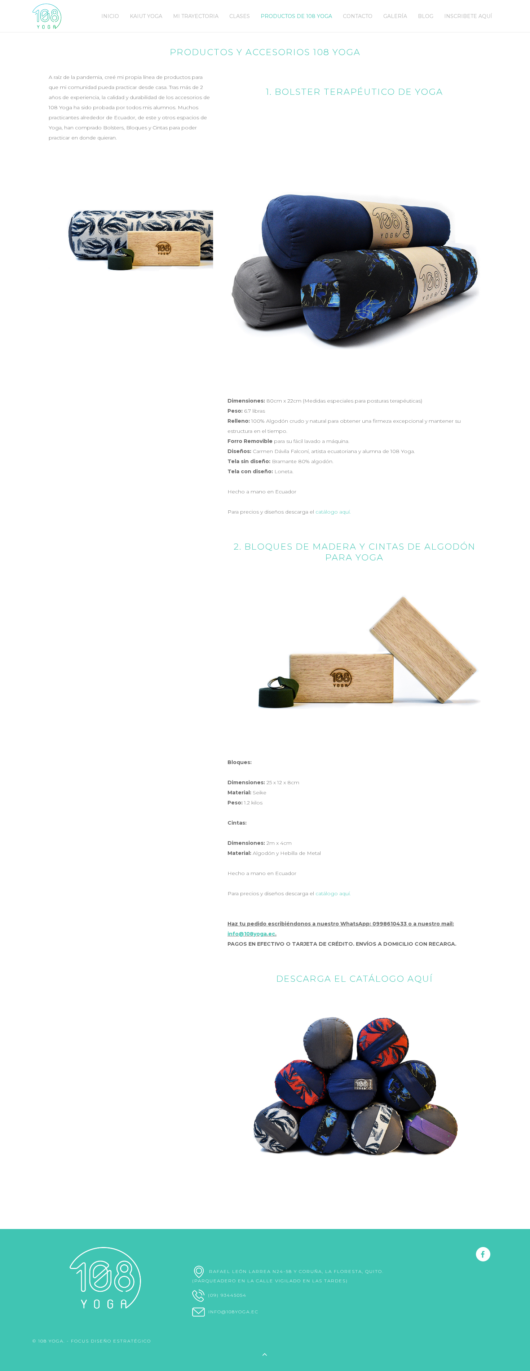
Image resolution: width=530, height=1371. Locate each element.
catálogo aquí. (333, 512)
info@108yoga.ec (251, 934)
